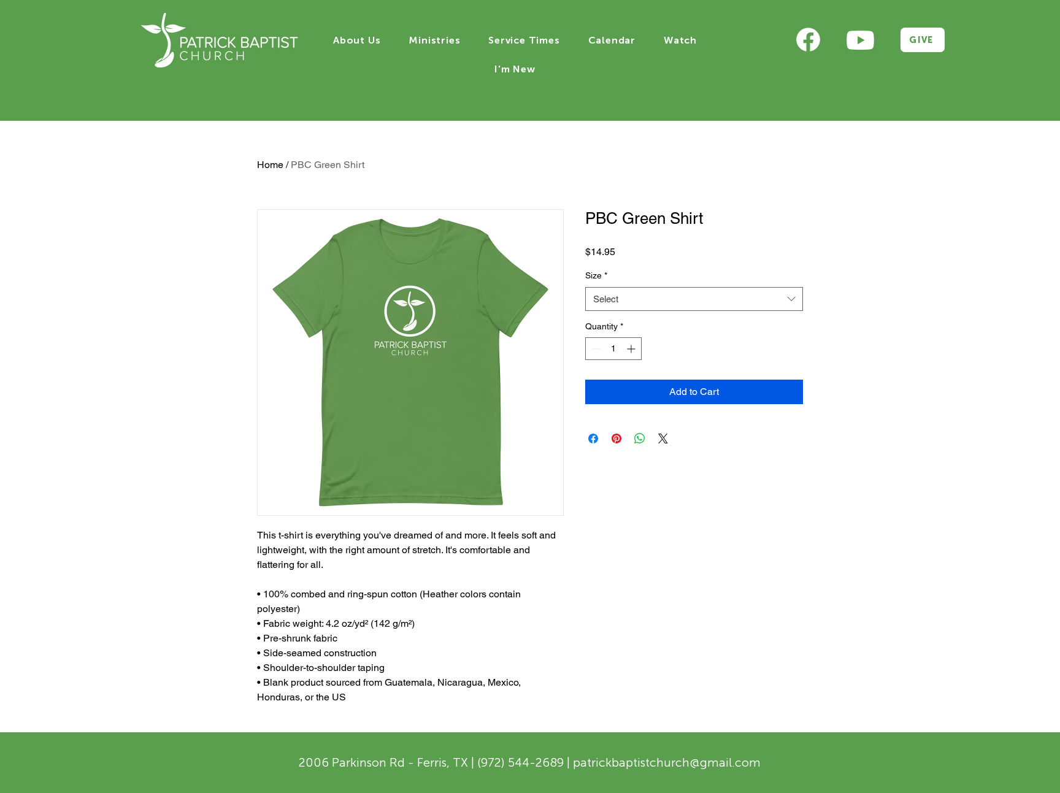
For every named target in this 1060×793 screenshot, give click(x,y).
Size (596, 275)
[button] (356, 40)
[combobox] (694, 299)
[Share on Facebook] (593, 438)
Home (270, 164)
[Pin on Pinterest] (616, 438)
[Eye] (808, 40)
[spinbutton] (613, 348)
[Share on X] (663, 438)
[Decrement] (594, 348)
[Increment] (632, 348)
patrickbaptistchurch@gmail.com (667, 762)
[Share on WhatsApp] (639, 438)
